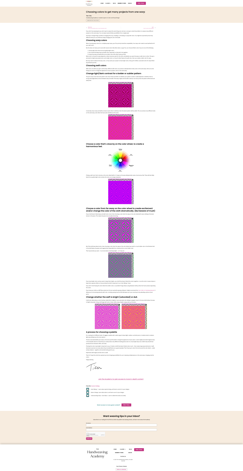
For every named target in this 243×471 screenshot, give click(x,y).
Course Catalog (95, 386)
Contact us (123, 456)
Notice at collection (121, 469)
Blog (114, 3)
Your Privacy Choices (121, 466)
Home (102, 3)
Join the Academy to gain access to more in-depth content (120, 379)
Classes (107, 3)
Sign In (130, 3)
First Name (88, 423)
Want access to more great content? (108, 405)
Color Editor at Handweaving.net (146, 290)
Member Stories (122, 3)
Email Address (89, 427)
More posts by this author (93, 20)
